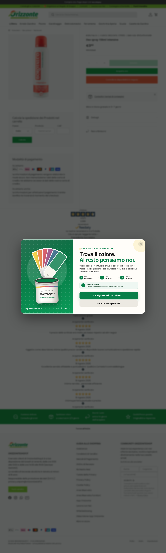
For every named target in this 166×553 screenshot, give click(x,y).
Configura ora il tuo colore (109, 296)
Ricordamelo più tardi (108, 303)
